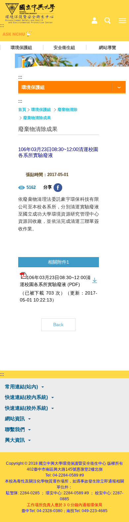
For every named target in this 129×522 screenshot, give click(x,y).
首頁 (22, 109)
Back (58, 324)
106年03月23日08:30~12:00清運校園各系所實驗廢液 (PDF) (55, 281)
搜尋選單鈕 (107, 21)
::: (2, 25)
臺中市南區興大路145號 (55, 469)
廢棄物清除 (67, 109)
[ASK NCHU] (16, 35)
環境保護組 (21, 47)
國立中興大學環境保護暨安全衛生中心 (72, 463)
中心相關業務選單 (94, 21)
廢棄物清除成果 (37, 118)
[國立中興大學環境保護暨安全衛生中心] (30, 13)
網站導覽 (107, 47)
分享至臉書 (58, 187)
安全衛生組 (64, 47)
